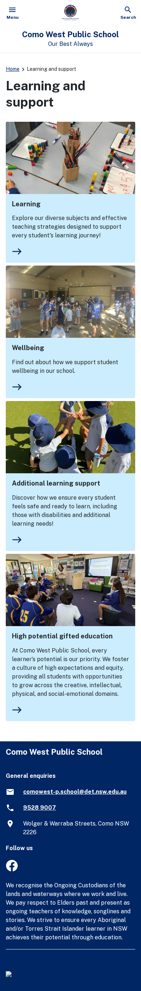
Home (13, 69)
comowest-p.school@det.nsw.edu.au (75, 791)
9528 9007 (39, 807)
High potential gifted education (62, 636)
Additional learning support (56, 483)
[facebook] (12, 869)
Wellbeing (28, 348)
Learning (26, 204)
